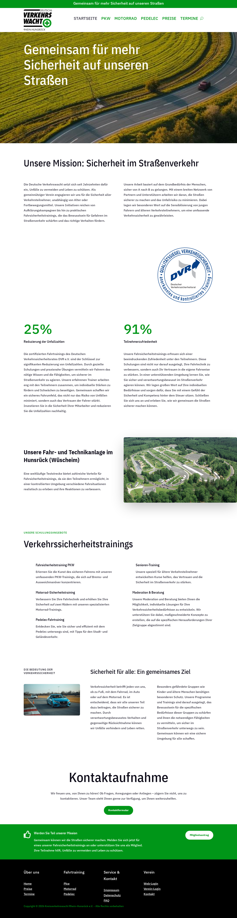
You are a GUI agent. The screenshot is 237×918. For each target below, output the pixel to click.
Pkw (67, 883)
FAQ (106, 900)
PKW (105, 19)
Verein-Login (152, 889)
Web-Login (151, 883)
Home (28, 883)
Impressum (111, 890)
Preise (169, 19)
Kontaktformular (118, 810)
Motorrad (125, 19)
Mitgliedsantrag (199, 835)
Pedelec (149, 19)
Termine (189, 19)
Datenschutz (112, 895)
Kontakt (149, 894)
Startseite (85, 19)
